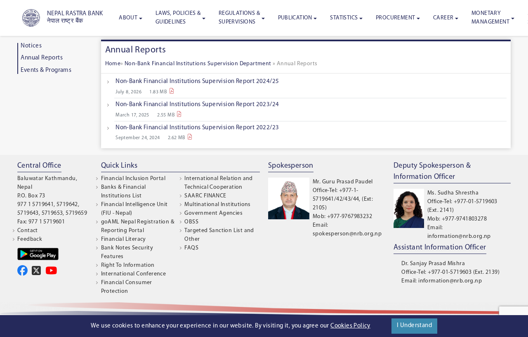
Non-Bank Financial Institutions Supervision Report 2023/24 (197, 105)
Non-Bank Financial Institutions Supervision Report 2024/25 (197, 81)
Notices (31, 46)
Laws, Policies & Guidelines (178, 17)
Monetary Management (490, 17)
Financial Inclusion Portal (133, 179)
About (128, 18)
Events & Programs (46, 70)
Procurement (395, 18)
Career (443, 18)
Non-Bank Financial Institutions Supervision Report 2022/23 (197, 128)
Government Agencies (213, 213)
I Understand (414, 326)
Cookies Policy (350, 326)
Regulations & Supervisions (239, 17)
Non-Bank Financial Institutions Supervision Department (199, 64)
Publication (295, 18)
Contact (27, 231)
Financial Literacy (123, 239)
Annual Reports (42, 58)
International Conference (133, 274)
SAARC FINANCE (205, 196)
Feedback (29, 239)
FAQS (191, 248)
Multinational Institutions (217, 205)
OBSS (191, 222)
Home (113, 64)
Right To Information (128, 265)
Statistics (344, 18)
